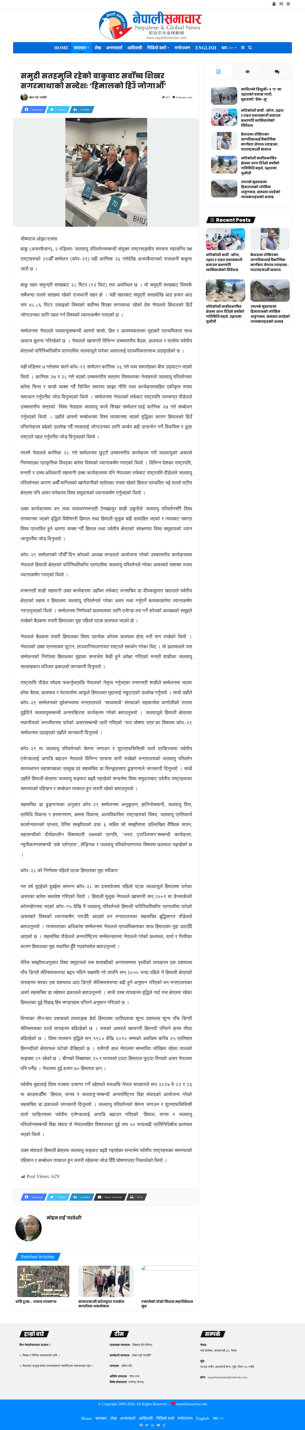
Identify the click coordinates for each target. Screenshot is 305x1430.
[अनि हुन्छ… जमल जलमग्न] (43, 1281)
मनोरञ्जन (182, 47)
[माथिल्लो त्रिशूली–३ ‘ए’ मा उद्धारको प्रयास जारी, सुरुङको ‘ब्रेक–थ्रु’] (224, 96)
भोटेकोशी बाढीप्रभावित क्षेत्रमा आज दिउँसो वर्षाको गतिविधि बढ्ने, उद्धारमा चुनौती (260, 166)
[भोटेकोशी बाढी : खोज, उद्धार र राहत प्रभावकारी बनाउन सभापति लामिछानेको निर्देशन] (224, 117)
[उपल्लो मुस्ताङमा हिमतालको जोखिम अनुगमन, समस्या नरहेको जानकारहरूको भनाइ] (224, 188)
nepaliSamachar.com (191, 1404)
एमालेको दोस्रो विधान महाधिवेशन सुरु (167, 1304)
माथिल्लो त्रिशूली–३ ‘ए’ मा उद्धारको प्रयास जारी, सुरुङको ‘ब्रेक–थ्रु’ (261, 94)
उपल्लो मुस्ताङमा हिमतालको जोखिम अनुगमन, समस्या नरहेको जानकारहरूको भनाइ (260, 189)
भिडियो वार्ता (156, 47)
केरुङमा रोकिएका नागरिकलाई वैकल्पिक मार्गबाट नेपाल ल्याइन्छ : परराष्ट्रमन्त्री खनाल (260, 142)
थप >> (227, 47)
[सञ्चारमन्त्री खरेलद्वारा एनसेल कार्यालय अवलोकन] (106, 1281)
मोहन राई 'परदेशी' (38, 97)
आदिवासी (134, 47)
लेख (98, 47)
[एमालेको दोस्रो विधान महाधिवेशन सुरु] (169, 1281)
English (205, 47)
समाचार (80, 47)
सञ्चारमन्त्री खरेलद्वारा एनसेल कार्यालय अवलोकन (101, 1304)
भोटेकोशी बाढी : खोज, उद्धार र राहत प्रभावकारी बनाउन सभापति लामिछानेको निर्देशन (262, 118)
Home (61, 47)
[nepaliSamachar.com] (152, 25)
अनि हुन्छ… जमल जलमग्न (35, 1301)
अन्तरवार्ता (114, 47)
